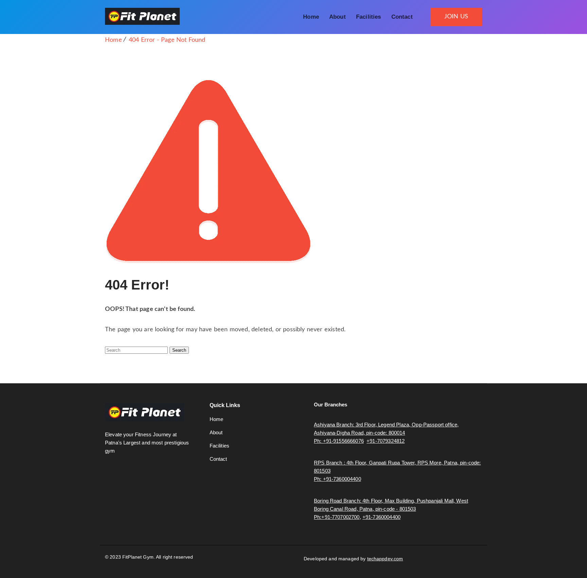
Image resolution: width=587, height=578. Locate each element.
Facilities (368, 17)
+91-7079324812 (386, 441)
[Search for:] (137, 350)
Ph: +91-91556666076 (339, 441)
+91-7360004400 (381, 517)
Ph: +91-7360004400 (337, 479)
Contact (402, 17)
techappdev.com (385, 558)
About (337, 17)
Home (311, 17)
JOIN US (456, 17)
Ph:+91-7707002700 (337, 517)
